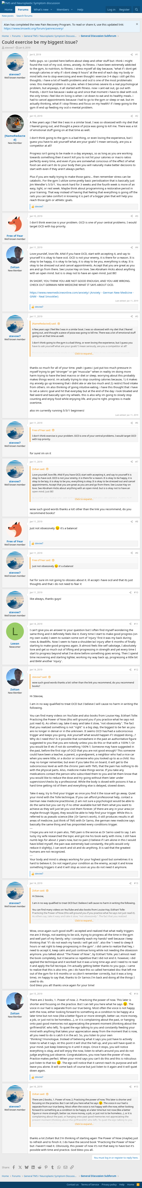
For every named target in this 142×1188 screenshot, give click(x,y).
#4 (136, 247)
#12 (136, 669)
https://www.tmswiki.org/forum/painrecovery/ (34, 28)
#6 (136, 422)
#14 (136, 993)
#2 (136, 116)
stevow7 (9, 47)
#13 (136, 883)
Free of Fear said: (41, 430)
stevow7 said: (39, 677)
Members (63, 9)
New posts (7, 15)
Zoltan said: (38, 469)
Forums (23, 9)
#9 (136, 553)
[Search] (136, 9)
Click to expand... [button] (84, 353)
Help (80, 9)
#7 (136, 461)
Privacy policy (109, 1184)
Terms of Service (90, 1184)
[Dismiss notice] (136, 24)
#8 (136, 521)
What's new (41, 9)
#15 (136, 1086)
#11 (136, 623)
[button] (51, 9)
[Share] (131, 55)
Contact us (73, 1184)
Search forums (24, 15)
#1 (136, 54)
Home (8, 9)
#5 (136, 316)
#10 (136, 592)
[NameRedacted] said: (44, 323)
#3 (136, 216)
